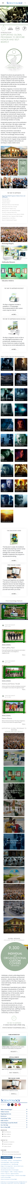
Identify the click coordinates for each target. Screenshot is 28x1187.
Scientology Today (6, 1118)
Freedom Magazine (5, 1171)
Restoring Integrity (5, 199)
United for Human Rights (20, 1175)
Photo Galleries (7, 1134)
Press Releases (7, 1132)
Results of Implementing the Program (9, 220)
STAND (11, 1171)
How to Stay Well (5, 1127)
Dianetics (10, 1160)
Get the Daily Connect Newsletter (11, 1152)
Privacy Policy (3, 1183)
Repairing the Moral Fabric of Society (9, 206)
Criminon (3, 1173)
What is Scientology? (6, 1109)
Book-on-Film (9, 212)
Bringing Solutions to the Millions (8, 218)
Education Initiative (6, 203)
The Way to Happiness (18, 1171)
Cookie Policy (10, 1183)
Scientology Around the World (9, 1123)
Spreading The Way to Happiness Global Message (12, 216)
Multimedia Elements (6, 201)
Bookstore (3, 1116)
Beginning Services (6, 1114)
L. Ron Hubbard (4, 1160)
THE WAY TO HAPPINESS (14, 1023)
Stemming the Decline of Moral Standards (10, 204)
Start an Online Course (18, 1166)
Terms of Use (16, 1183)
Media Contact (6, 1136)
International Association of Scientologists (10, 1169)
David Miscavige (15, 1164)
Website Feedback (7, 1144)
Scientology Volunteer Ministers (7, 1168)
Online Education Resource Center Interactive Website (13, 214)
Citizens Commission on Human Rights (9, 1179)
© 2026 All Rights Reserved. (14, 1181)
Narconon (8, 1173)
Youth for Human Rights (6, 1177)
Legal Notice (22, 1183)
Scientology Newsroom (6, 1164)
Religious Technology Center (7, 1166)
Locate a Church (7, 1146)
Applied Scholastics (15, 1173)
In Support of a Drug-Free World (7, 1175)
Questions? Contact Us (8, 1142)
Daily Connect (4, 1120)
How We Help (4, 1125)
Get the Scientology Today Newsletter (12, 1154)
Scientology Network (17, 1160)
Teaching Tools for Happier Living (9, 208)
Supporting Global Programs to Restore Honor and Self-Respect (13, 196)
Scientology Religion (5, 1162)
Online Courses (5, 1111)
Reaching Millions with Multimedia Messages (11, 210)
